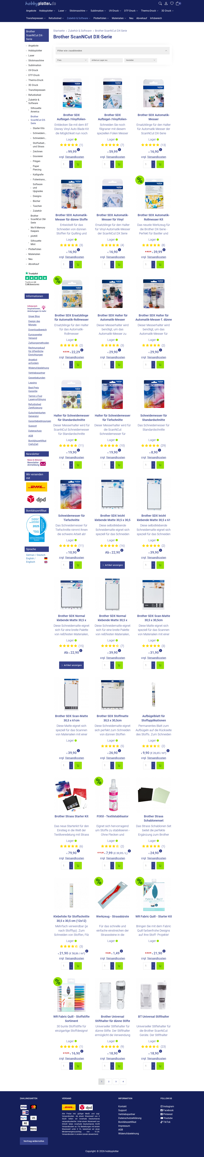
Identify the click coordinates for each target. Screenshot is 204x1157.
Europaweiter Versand (35, 336)
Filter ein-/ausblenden (69, 50)
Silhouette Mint (36, 242)
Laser (61, 10)
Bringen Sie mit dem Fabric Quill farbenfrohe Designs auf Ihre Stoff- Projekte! (153, 930)
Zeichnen (38, 151)
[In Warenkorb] (78, 164)
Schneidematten (40, 138)
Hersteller (130, 60)
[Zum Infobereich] (36, 307)
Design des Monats (34, 323)
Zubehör (37, 210)
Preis (59, 60)
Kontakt (122, 1106)
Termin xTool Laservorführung (37, 398)
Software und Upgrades (38, 188)
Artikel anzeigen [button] (113, 565)
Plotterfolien (99, 18)
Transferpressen (34, 18)
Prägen (36, 161)
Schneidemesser (40, 133)
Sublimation (97, 10)
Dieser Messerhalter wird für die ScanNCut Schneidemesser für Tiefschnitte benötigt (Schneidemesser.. (112, 433)
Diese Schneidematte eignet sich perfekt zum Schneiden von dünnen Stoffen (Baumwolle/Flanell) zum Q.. (113, 734)
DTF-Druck (129, 10)
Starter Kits (39, 128)
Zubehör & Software (77, 18)
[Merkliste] (172, 4)
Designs (37, 196)
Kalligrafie (38, 174)
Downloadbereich (37, 329)
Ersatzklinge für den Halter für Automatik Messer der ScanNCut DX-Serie (153, 129)
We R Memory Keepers (38, 229)
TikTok (166, 1122)
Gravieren (38, 156)
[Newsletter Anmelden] (36, 462)
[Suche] (160, 4)
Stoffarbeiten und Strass (40, 145)
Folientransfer (40, 179)
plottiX (34, 236)
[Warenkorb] (177, 4)
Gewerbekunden (36, 377)
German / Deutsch (35, 555)
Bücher (36, 201)
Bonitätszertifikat (127, 1122)
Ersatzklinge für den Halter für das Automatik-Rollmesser (71, 329)
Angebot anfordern (33, 361)
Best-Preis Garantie (33, 389)
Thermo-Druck (148, 10)
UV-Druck (114, 10)
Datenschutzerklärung (129, 1118)
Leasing (32, 382)
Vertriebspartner (36, 372)
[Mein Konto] (166, 4)
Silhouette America (36, 110)
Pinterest (167, 1114)
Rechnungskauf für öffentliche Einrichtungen (36, 351)
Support (32, 425)
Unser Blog (34, 316)
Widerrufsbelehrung (37, 367)
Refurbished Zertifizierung (35, 406)
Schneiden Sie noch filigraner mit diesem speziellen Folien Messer (112, 129)
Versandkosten (74, 157)
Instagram (168, 1106)
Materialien (118, 18)
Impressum (124, 1125)
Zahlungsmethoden (37, 342)
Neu (131, 18)
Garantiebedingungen (37, 421)
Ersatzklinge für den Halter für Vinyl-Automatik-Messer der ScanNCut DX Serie (112, 229)
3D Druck (166, 10)
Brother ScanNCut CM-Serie (38, 219)
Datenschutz (35, 430)
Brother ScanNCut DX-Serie (82, 37)
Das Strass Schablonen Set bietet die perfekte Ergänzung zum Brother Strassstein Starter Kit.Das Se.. (153, 834)
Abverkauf (141, 18)
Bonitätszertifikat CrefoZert (37, 442)
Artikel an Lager (99, 60)
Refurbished (55, 18)
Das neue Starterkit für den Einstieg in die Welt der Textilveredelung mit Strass (71, 830)
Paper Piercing (37, 168)
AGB (30, 435)
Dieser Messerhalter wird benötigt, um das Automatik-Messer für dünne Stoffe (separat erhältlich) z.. (154, 333)
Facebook (168, 1110)
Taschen (37, 206)
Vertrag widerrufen (34, 1141)
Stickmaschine (77, 10)
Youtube (167, 1118)
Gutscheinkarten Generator (37, 414)
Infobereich (156, 18)
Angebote (31, 10)
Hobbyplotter (46, 10)
